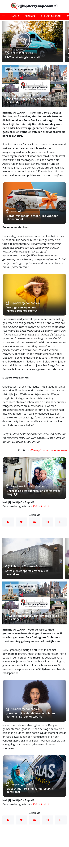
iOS (35, 506)
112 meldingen (51, 16)
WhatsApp (47, 522)
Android (45, 506)
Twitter (21, 522)
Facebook (8, 522)
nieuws (30, 16)
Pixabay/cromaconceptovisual (48, 450)
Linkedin (34, 522)
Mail (61, 522)
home (15, 16)
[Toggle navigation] (3, 16)
